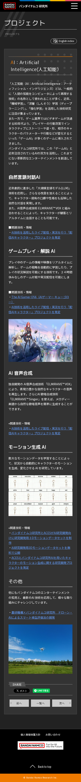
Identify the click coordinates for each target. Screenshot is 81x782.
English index (66, 41)
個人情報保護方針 (30, 734)
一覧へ (41, 703)
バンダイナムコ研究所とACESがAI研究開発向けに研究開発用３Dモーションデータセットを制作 (40, 538)
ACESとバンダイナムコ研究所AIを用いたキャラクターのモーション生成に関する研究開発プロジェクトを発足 (40, 563)
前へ (19, 703)
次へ (62, 703)
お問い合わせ (52, 734)
